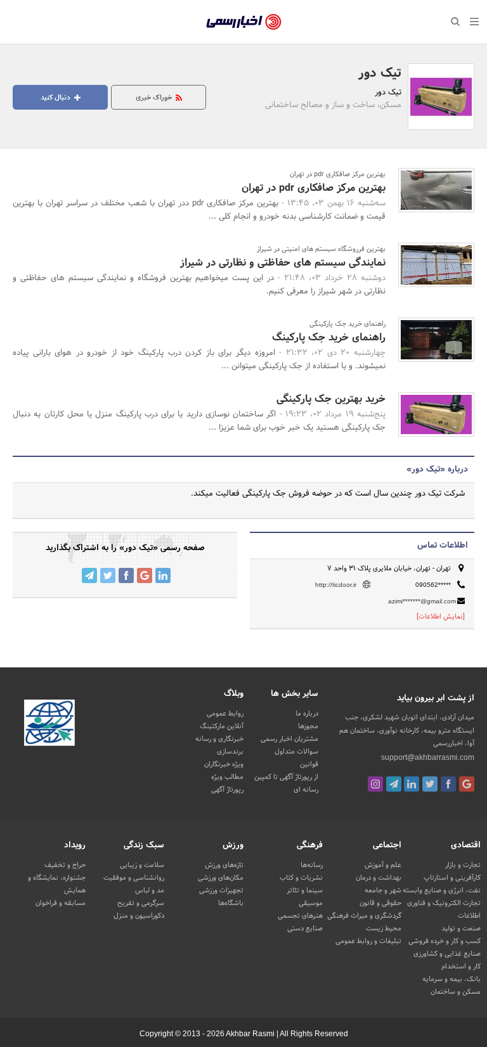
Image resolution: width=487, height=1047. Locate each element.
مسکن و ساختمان (456, 992)
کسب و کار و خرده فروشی (444, 941)
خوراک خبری (155, 97)
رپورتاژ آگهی (227, 789)
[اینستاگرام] (375, 784)
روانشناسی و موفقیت (133, 877)
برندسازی (230, 751)
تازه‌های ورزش (224, 865)
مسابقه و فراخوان (61, 903)
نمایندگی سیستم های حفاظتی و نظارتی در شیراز (283, 262)
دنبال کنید (56, 97)
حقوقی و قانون (380, 903)
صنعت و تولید (461, 928)
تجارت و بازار (463, 865)
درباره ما (306, 713)
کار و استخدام (461, 966)
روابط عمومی (225, 713)
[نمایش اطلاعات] (441, 616)
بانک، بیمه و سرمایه (451, 979)
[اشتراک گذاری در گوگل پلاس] (144, 575)
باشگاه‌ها (231, 903)
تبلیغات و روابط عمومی (368, 941)
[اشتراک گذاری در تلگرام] (89, 575)
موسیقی (311, 903)
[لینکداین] (411, 784)
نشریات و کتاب (301, 877)
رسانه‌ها (312, 865)
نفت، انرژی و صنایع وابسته (442, 890)
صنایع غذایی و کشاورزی (447, 954)
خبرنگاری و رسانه (219, 739)
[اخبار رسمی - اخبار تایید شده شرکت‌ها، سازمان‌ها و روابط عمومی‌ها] (243, 22)
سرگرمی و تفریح (140, 903)
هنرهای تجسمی (300, 916)
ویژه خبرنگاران (224, 764)
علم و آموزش (383, 865)
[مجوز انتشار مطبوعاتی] (49, 725)
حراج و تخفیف (65, 865)
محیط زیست (383, 928)
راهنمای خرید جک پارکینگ (329, 337)
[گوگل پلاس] (466, 784)
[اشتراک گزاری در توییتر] (107, 575)
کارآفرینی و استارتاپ (452, 877)
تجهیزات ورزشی (221, 890)
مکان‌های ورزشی (221, 877)
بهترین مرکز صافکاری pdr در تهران (314, 187)
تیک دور (379, 73)
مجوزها (308, 726)
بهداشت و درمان (378, 877)
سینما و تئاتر (305, 890)
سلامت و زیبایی (142, 865)
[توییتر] (430, 784)
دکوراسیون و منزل (139, 916)
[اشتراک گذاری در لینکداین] (163, 575)
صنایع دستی (305, 928)
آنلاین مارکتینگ (222, 726)
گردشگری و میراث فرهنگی (364, 916)
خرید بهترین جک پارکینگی (331, 399)
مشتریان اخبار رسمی (289, 739)
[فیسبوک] (448, 784)
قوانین (309, 764)
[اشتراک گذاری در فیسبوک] (126, 575)
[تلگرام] (393, 784)
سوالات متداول (296, 751)
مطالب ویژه (227, 777)
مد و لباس (149, 890)
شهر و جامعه (383, 890)
